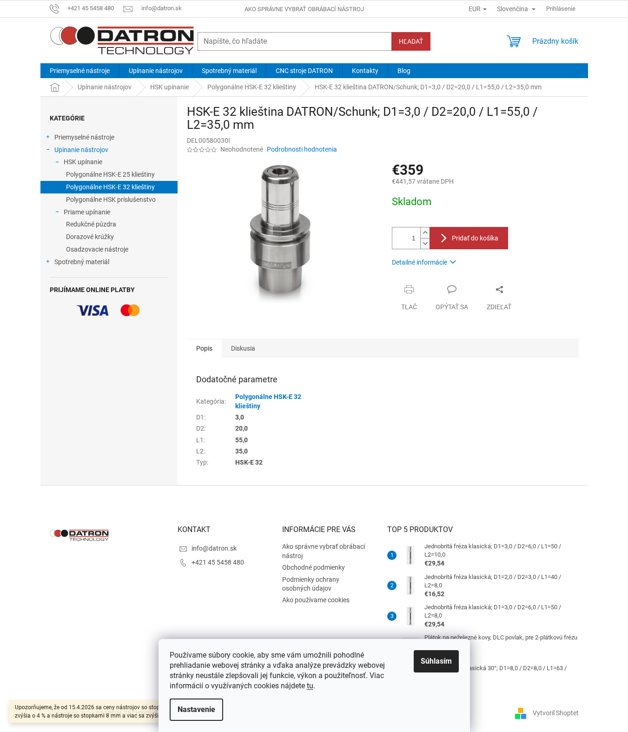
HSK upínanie (83, 162)
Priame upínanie (87, 212)
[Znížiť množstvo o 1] (425, 243)
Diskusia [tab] (243, 348)
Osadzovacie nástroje (97, 249)
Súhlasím (436, 661)
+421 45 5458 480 (218, 562)
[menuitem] (79, 70)
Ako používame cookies (316, 600)
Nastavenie (196, 709)
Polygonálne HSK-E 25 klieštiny (110, 174)
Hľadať (411, 41)
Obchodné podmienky (313, 567)
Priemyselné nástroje (84, 137)
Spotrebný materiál (81, 262)
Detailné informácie (419, 262)
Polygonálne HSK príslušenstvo (111, 199)
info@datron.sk (214, 548)
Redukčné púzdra (91, 224)
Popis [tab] (204, 348)
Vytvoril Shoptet (556, 712)
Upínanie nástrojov (81, 149)
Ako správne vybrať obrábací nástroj (304, 9)
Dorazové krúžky (90, 236)
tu (310, 685)
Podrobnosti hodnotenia (302, 149)
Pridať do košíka (475, 238)
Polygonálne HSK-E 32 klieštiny (110, 187)
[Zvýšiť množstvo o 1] (425, 232)
